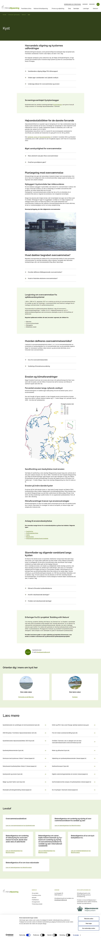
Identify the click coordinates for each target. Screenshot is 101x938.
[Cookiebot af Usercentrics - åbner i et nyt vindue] (9, 935)
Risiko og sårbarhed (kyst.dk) (60, 750)
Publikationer (35, 899)
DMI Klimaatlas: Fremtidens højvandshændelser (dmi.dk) (20, 733)
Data (69, 8)
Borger (85, 4)
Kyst (29, 14)
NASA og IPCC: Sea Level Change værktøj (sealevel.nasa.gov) (70, 725)
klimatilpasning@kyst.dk (43, 652)
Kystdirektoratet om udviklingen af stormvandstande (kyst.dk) (21, 725)
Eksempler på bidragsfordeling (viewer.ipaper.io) (17, 790)
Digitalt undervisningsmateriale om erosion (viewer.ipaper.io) (70, 774)
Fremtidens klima (26, 8)
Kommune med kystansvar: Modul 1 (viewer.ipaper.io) (18, 758)
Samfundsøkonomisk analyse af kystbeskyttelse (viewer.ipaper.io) (71, 782)
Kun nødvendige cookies (88, 928)
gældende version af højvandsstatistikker (39, 137)
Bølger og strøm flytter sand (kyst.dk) (14, 782)
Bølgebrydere (30, 536)
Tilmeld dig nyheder (37, 904)
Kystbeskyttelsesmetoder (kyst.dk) (13, 750)
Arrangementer (36, 902)
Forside (4, 14)
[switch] (42, 935)
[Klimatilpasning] (10, 7)
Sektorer (24, 14)
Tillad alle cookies (88, 918)
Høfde (28, 535)
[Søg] (98, 4)
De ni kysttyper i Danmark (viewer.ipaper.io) (65, 790)
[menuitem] (26, 10)
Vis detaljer (76, 935)
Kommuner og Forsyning (72, 4)
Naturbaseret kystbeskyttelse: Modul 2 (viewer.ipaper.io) (19, 766)
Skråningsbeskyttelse (32, 533)
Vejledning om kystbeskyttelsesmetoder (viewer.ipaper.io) (69, 758)
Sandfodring (29, 531)
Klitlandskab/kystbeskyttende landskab (37, 538)
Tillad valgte (89, 923)
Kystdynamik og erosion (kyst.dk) (12, 774)
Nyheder (34, 897)
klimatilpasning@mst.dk (60, 900)
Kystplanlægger (57, 104)
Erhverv (92, 4)
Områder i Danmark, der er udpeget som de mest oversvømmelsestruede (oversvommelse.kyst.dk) (66, 741)
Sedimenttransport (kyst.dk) (60, 766)
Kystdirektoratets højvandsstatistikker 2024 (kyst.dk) (18, 740)
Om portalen (35, 893)
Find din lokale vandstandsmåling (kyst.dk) (64, 733)
